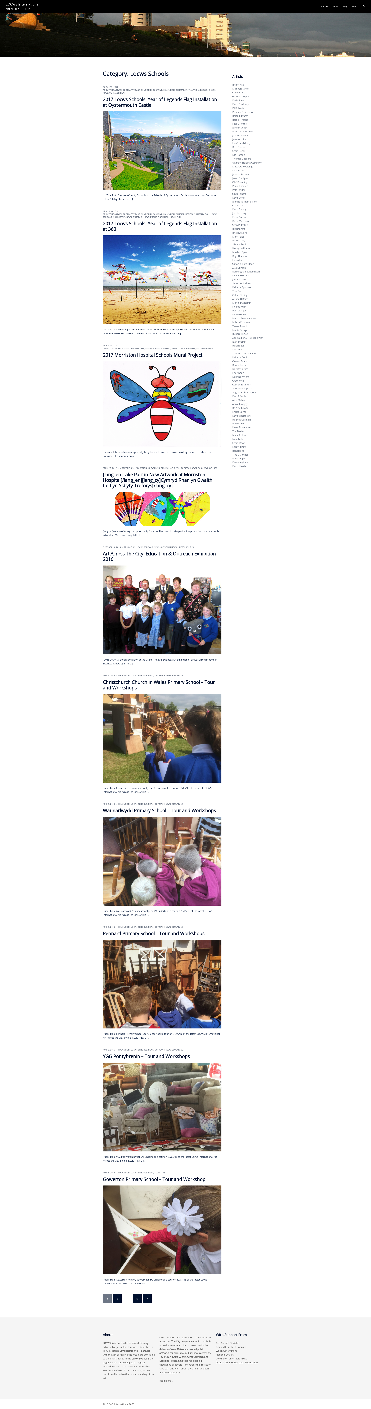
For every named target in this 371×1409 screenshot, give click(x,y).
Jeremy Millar (239, 139)
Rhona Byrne (239, 365)
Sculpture (176, 217)
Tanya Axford (239, 326)
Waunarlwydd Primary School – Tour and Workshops (159, 810)
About (354, 6)
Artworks (325, 6)
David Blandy (239, 209)
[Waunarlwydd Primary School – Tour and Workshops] (162, 861)
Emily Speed (238, 100)
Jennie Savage (240, 330)
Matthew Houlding (242, 166)
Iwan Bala (237, 439)
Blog (344, 6)
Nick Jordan (238, 154)
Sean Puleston (240, 225)
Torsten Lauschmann (244, 353)
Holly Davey (238, 240)
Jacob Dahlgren (240, 178)
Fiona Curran (239, 217)
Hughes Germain (241, 419)
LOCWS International (22, 4)
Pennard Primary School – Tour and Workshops (153, 933)
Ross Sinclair (239, 147)
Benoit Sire (238, 450)
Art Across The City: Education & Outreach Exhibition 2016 (159, 556)
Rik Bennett (238, 228)
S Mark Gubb (239, 244)
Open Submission (186, 348)
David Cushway (240, 104)
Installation (192, 90)
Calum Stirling (240, 295)
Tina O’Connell (240, 454)
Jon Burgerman (240, 135)
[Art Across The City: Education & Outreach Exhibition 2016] (162, 609)
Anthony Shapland (242, 388)
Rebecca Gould (240, 357)
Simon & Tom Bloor (243, 264)
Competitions (110, 348)
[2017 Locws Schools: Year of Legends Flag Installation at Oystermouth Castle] (162, 150)
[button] (364, 6)
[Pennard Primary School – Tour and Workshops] (162, 983)
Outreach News (117, 93)
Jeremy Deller (239, 127)
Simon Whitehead (241, 283)
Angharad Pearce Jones (245, 392)
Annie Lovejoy (240, 404)
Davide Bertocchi (241, 415)
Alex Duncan (239, 267)
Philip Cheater (240, 186)
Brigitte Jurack (240, 408)
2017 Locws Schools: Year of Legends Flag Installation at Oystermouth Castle (160, 102)
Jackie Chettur (240, 279)
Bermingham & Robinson (246, 271)
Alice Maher (238, 400)
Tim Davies (238, 431)
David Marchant (241, 221)
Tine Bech (237, 291)
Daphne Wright (240, 376)
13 (137, 1298)
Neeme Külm (239, 306)
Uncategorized (186, 547)
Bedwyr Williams (241, 248)
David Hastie (239, 466)
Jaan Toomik (239, 341)
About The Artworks (114, 90)
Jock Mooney (239, 213)
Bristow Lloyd (239, 232)
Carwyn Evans (239, 361)
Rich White (238, 84)
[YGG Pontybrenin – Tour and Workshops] (162, 1106)
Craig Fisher (238, 151)
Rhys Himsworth (241, 256)
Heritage (190, 214)
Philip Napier (239, 458)
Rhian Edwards (240, 115)
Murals (166, 348)
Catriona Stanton (241, 384)
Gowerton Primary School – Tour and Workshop (154, 1179)
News (105, 93)
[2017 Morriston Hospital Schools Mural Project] (162, 403)
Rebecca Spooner (241, 287)
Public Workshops (160, 217)
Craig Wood (238, 443)
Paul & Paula (239, 396)
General (180, 90)
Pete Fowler (238, 189)
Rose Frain (238, 423)
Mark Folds (238, 236)
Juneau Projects (240, 174)
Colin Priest (238, 92)
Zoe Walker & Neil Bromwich (247, 337)
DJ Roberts (238, 108)
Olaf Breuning (240, 182)
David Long (238, 197)
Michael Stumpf (240, 88)
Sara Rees (237, 349)
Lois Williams (239, 446)
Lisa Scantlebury (241, 143)
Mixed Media (119, 217)
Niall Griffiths (239, 123)
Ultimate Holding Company (247, 162)
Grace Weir (238, 380)
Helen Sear (238, 345)
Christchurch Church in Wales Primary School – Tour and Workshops (159, 685)
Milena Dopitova (241, 322)
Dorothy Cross (240, 369)
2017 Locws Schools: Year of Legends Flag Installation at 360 (160, 226)
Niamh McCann (240, 275)
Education (169, 90)
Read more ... (166, 1380)
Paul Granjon (239, 310)
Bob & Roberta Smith (243, 131)
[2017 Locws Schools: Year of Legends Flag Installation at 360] (162, 279)
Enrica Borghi (239, 411)
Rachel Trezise (240, 119)
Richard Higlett (240, 333)
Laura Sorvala (239, 170)
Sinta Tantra (239, 193)
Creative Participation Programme (144, 90)
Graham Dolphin (241, 96)
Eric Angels (238, 372)
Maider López (239, 252)
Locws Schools (208, 90)
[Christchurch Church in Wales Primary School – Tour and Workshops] (162, 738)
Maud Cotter (239, 435)
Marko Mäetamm (241, 302)
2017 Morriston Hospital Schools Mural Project (152, 355)
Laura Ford (238, 260)
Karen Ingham (240, 462)
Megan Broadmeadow (244, 318)
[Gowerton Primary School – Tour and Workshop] (162, 1229)
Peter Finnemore (241, 427)
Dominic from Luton (243, 112)
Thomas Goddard (241, 158)
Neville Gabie (239, 314)
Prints (335, 6)
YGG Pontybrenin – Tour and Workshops (146, 1056)
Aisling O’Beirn (240, 299)
